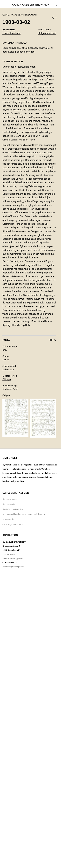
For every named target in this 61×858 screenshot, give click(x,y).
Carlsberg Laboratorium (12, 525)
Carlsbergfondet (9, 499)
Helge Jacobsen (47, 33)
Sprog (5, 356)
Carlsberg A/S (8, 504)
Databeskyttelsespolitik (13, 567)
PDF (51, 340)
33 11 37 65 (9, 555)
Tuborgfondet (8, 519)
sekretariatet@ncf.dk (14, 559)
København (8, 370)
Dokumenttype (9, 347)
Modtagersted (9, 376)
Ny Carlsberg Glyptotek (12, 509)
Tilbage (55, 17)
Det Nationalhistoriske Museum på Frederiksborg (23, 514)
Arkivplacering (9, 386)
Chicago (6, 379)
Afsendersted (9, 366)
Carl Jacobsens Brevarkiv (30, 5)
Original (6, 395)
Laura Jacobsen (11, 33)
